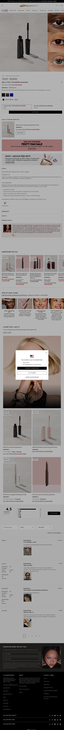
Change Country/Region (32, 377)
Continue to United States (32, 368)
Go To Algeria (32, 372)
